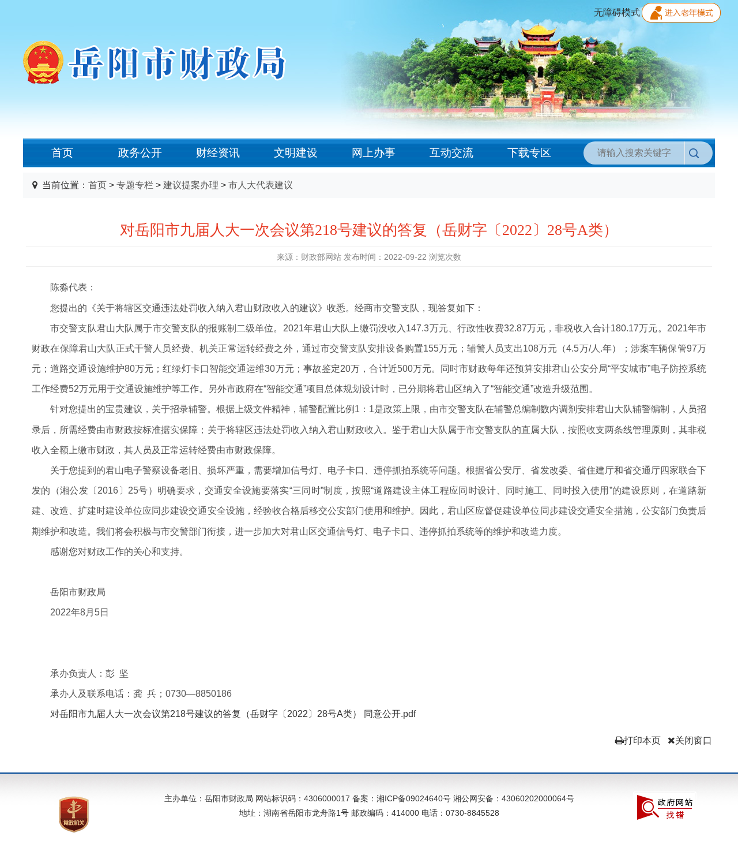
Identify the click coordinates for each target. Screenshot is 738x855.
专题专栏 (134, 185)
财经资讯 (218, 153)
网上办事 (374, 153)
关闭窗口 (693, 740)
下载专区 (529, 153)
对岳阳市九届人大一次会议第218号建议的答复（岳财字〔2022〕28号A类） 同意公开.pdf (233, 714)
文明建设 (296, 153)
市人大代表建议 (260, 185)
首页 (62, 153)
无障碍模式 (617, 12)
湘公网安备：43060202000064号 (512, 798)
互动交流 (451, 153)
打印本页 (642, 740)
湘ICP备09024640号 (413, 798)
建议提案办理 (191, 185)
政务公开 (140, 153)
